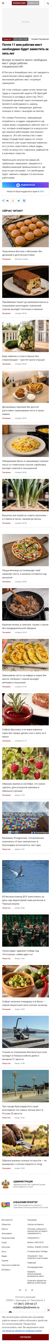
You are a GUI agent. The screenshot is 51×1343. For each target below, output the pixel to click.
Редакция (31, 1263)
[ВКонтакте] (7, 201)
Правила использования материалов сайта (35, 1274)
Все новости (7, 1220)
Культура (6, 1247)
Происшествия (8, 1238)
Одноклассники (26, 1290)
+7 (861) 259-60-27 (25, 1303)
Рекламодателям (35, 1267)
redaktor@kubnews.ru (26, 1307)
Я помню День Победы (37, 1251)
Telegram (32, 1290)
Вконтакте (20, 1290)
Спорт (4, 1242)
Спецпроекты (33, 1238)
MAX (42, 191)
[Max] (24, 201)
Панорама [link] (6, 259)
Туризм (5, 1261)
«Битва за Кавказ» (35, 1224)
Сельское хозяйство (11, 1265)
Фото (4, 1251)
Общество (7, 39)
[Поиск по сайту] (47, 3)
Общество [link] (6, 849)
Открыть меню (3, 3)
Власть (5, 1229)
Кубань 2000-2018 (35, 1242)
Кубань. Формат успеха (37, 1247)
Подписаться (28, 185)
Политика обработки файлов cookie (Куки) (36, 1282)
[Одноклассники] (13, 201)
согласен (25, 1337)
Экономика (7, 1233)
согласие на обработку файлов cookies (22, 1330)
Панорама (32, 1220)
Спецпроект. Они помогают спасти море (37, 1257)
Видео (4, 1256)
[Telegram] (18, 201)
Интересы (6, 1270)
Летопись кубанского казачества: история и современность (37, 1231)
